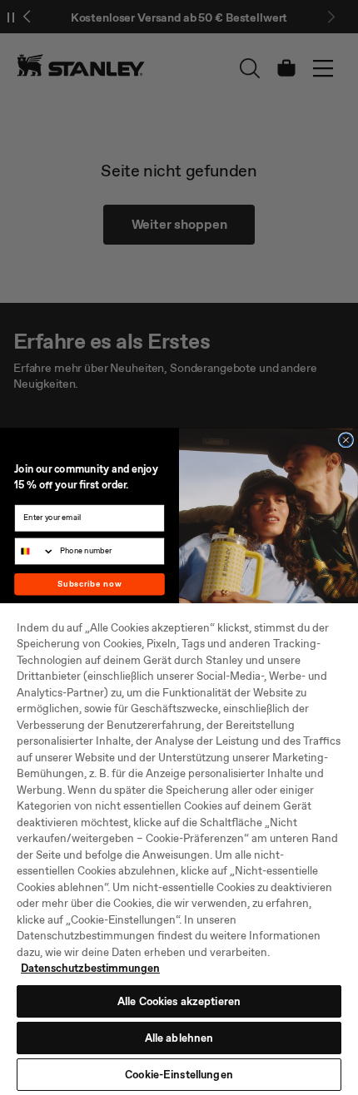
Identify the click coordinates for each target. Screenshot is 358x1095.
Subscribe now (89, 584)
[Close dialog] (346, 440)
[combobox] (35, 551)
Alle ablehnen (179, 1038)
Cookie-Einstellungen (179, 1074)
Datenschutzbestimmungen (90, 968)
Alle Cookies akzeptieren (179, 1001)
